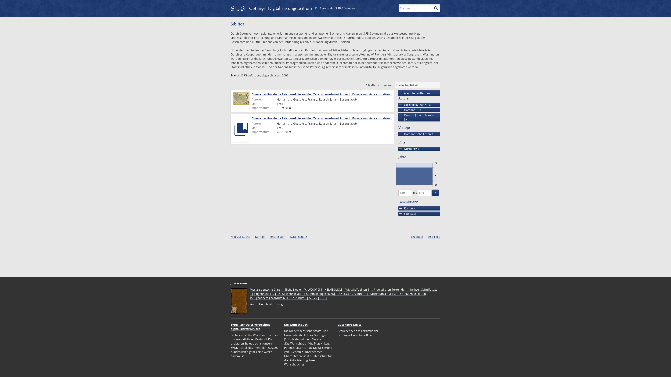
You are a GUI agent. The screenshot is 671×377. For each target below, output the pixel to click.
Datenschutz (298, 237)
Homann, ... (409, 110)
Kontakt (260, 237)
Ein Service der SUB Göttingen (335, 8)
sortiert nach (386, 85)
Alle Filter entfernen (414, 93)
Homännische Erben (415, 134)
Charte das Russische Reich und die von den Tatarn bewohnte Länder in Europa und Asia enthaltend (322, 94)
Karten (406, 208)
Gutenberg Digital (350, 325)
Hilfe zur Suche (240, 237)
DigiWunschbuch (296, 325)
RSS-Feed (434, 237)
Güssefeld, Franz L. (414, 105)
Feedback (417, 237)
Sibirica (407, 214)
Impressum (277, 237)
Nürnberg (408, 149)
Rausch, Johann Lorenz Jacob (416, 117)
